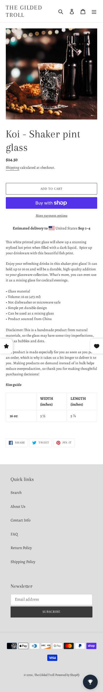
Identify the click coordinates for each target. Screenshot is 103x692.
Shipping (12, 167)
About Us (18, 506)
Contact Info (20, 520)
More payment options (51, 215)
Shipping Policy (23, 561)
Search (16, 492)
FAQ (14, 534)
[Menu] (94, 11)
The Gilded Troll (24, 11)
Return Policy (21, 547)
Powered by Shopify (67, 675)
